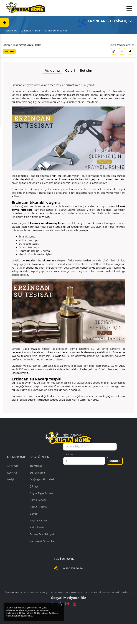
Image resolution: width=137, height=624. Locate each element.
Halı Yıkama (37, 527)
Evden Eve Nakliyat (42, 534)
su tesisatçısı (31, 91)
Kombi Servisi (38, 507)
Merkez (9, 51)
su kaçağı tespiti (22, 386)
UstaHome (11, 30)
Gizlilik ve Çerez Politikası (46, 613)
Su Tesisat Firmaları (31, 30)
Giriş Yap (12, 465)
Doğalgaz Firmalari (42, 479)
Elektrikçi (36, 465)
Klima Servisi (38, 500)
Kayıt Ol (12, 472)
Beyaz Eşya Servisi (41, 493)
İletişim (86, 71)
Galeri (70, 71)
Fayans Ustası (38, 520)
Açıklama (52, 71)
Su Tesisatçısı (38, 472)
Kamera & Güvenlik (42, 541)
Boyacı (34, 513)
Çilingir (34, 486)
